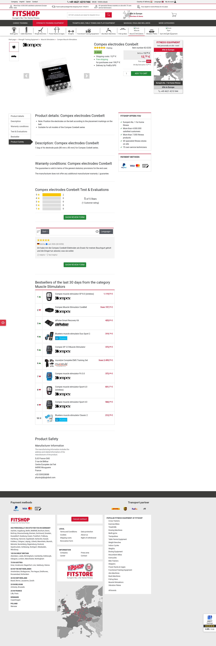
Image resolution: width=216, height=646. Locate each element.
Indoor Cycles (113, 545)
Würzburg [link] (14, 550)
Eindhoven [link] (44, 571)
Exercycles (112, 558)
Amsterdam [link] (15, 571)
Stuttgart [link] (33, 547)
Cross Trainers (114, 521)
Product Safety (17, 142)
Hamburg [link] (14, 539)
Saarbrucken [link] (15, 547)
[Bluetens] (63, 338)
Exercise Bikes (113, 524)
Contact (35, 2)
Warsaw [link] (14, 606)
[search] (108, 15)
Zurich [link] (31, 581)
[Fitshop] (26, 15)
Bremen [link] (32, 533)
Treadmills (112, 527)
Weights (111, 549)
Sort (44, 231)
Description (16, 121)
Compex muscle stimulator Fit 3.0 (70, 373)
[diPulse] (63, 325)
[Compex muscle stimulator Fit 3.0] (49, 376)
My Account (169, 2)
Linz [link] (34, 565)
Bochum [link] (41, 531)
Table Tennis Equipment (117, 539)
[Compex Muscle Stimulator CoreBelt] (49, 310)
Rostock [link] (40, 544)
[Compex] (32, 45)
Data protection (87, 532)
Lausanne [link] (25, 581)
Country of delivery (143, 2)
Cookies (63, 535)
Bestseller (15, 137)
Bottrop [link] (14, 533)
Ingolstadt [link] (30, 539)
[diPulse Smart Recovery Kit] (49, 323)
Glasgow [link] (14, 559)
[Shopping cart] (175, 14)
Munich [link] (49, 541)
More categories (166, 23)
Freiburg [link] (44, 536)
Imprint (21, 2)
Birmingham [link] (29, 556)
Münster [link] (14, 544)
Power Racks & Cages (116, 567)
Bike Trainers (113, 561)
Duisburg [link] (23, 536)
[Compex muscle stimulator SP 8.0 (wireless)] (49, 296)
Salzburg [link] (40, 565)
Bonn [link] (47, 531)
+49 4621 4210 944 (169, 91)
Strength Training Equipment (50, 23)
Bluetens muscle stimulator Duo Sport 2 (72, 334)
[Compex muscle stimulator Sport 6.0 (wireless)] (49, 390)
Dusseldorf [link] (15, 536)
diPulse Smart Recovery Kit (67, 320)
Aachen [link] (13, 531)
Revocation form (66, 541)
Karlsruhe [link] (38, 539)
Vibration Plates (114, 585)
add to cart (141, 73)
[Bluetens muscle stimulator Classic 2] (49, 418)
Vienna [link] (47, 565)
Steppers (111, 564)
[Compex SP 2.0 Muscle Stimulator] (49, 349)
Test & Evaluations (19, 131)
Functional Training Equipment (120, 570)
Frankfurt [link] (36, 536)
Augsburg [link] (21, 531)
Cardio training (20, 23)
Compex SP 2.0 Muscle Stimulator (70, 347)
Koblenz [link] (14, 541)
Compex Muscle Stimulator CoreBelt (71, 307)
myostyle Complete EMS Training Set (71, 360)
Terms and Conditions (68, 532)
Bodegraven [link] (25, 571)
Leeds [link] (21, 556)
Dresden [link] (48, 533)
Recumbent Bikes (115, 555)
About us (84, 535)
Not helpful (52, 255)
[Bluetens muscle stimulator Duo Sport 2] (49, 336)
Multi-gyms (112, 533)
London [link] (21, 559)
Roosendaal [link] (15, 574)
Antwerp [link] (14, 587)
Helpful (42, 255)
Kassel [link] (45, 539)
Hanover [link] (22, 539)
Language (157, 2)
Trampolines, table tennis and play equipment (93, 23)
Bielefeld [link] (34, 531)
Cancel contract (80, 519)
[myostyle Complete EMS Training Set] (49, 363)
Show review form (74, 217)
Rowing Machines (115, 530)
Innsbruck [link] (19, 565)
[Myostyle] (63, 365)
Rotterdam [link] (25, 574)
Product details (17, 116)
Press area (85, 553)
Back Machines (114, 576)
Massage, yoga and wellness (137, 23)
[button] (14, 47)
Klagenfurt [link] (28, 565)
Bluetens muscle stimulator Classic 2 (71, 415)
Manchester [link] (29, 559)
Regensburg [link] (32, 544)
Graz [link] (12, 565)
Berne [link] (18, 581)
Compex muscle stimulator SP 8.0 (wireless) (74, 294)
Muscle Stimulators (48, 39)
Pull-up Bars (113, 579)
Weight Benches (114, 542)
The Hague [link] (35, 571)
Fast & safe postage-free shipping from (72, 7)
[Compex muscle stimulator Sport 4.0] (49, 404)
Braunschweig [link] (22, 533)
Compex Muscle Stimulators (67, 39)
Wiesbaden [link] (42, 547)
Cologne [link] (21, 541)
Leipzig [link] (27, 541)
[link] (124, 166)
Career (28, 2)
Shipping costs (66, 538)
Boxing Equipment (115, 552)
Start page (12, 39)
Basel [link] (13, 581)
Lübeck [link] (34, 541)
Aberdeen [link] (14, 556)
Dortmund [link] (40, 533)
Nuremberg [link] (22, 544)
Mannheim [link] (41, 541)
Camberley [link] (38, 556)
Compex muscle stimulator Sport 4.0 (71, 402)
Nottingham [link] (39, 559)
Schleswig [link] (25, 547)
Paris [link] (16, 594)
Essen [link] (30, 536)
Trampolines (113, 536)
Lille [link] (12, 594)
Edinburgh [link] (47, 556)
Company (14, 2)
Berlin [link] (28, 531)
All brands (112, 590)
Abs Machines (113, 573)
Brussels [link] (21, 587)
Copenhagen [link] (15, 600)
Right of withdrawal (88, 538)
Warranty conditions (19, 126)
